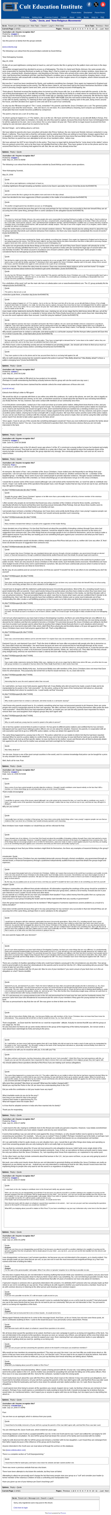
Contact (64, 17)
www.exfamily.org (9, 47)
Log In (51, 26)
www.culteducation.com (16, 1450)
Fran (13, 465)
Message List (23, 26)
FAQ (102, 17)
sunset (14, 372)
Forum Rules (100, 13)
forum (50, 1513)
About (72, 17)
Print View (60, 26)
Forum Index (76, 13)
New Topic (35, 26)
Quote (19, 152)
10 (93, 29)
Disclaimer (88, 13)
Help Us (94, 17)
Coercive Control (51, 17)
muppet (14, 34)
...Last (101, 29)
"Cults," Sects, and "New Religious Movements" (55, 20)
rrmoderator (16, 1406)
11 (96, 29)
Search (44, 26)
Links (79, 17)
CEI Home (25, 17)
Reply (12, 152)
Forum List (12, 26)
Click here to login (21, 1508)
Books (86, 17)
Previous (99, 26)
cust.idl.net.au (8, 389)
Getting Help (37, 17)
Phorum (63, 1513)
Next (107, 26)
